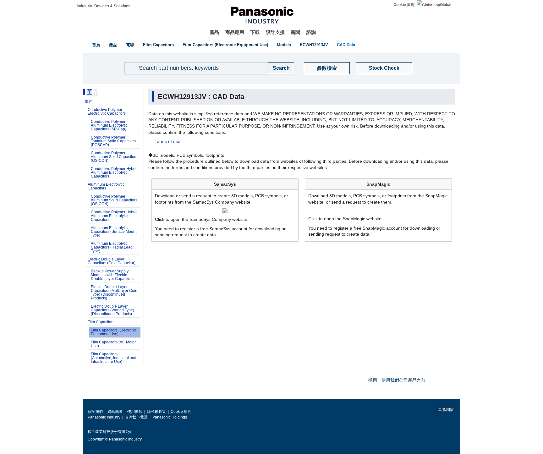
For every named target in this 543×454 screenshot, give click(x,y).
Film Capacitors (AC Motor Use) (113, 344)
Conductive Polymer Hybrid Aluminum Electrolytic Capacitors (114, 172)
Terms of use (167, 141)
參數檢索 (327, 68)
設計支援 (275, 32)
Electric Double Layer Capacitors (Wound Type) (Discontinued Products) (112, 310)
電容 (130, 44)
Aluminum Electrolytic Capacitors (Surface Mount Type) (113, 232)
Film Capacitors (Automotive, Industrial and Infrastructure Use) (113, 358)
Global (445, 5)
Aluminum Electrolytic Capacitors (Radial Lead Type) (112, 247)
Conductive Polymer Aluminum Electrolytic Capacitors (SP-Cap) (109, 125)
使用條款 (134, 411)
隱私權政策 (156, 411)
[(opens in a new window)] (225, 210)
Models (284, 44)
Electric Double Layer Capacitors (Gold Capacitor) (111, 261)
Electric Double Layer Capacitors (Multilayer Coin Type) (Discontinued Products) (114, 292)
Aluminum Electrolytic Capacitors (106, 186)
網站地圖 (115, 411)
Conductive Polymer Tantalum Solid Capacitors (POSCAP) (113, 141)
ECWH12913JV (314, 44)
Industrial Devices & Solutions (103, 6)
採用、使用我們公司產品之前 (396, 380)
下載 (255, 32)
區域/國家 (445, 410)
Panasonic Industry (104, 417)
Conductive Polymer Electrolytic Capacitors (107, 111)
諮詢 (311, 32)
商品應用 (234, 32)
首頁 (96, 44)
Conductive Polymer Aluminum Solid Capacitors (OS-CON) (114, 157)
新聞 (295, 32)
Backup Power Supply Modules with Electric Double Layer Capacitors (112, 275)
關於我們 (95, 411)
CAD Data (346, 44)
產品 (214, 32)
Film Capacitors (158, 44)
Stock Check (384, 68)
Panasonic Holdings (169, 417)
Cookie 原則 (403, 5)
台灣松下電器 (136, 417)
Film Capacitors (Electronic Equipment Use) (225, 44)
